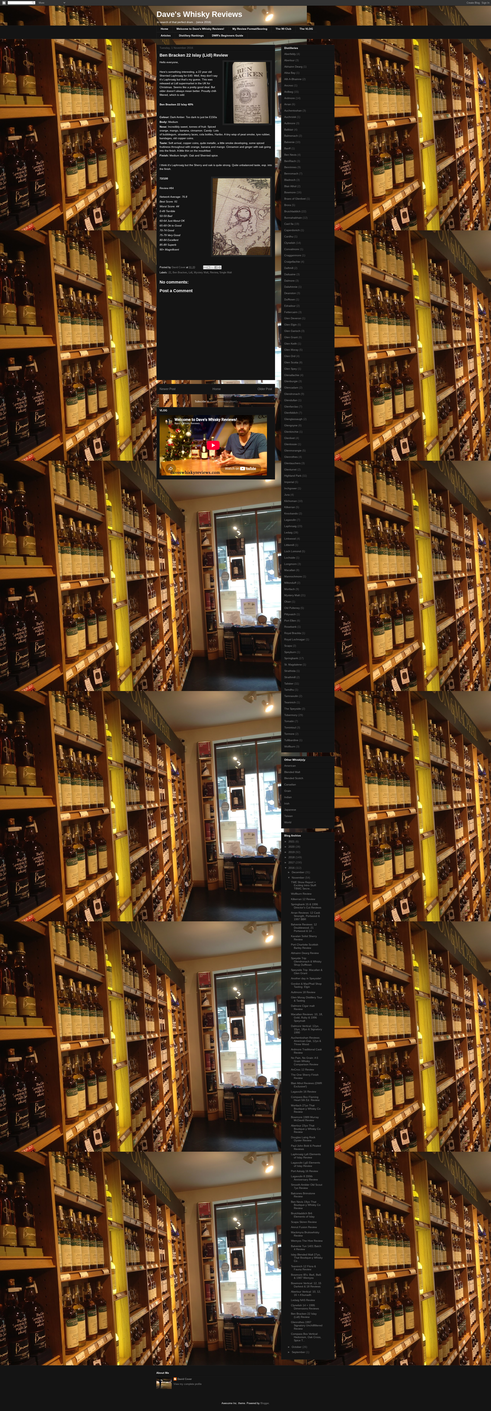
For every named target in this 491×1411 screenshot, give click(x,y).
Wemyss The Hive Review (307, 1240)
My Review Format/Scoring (249, 28)
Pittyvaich (290, 614)
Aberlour (289, 60)
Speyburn (290, 652)
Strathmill (290, 677)
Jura (287, 494)
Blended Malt (292, 772)
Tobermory (290, 715)
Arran (287, 104)
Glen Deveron (292, 318)
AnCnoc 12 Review (302, 1069)
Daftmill (288, 267)
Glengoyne (290, 425)
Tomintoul (290, 727)
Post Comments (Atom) (223, 401)
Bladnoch (290, 179)
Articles (166, 35)
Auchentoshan (293, 110)
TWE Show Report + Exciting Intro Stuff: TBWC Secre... (304, 885)
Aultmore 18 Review (303, 992)
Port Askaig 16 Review (304, 1171)
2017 (291, 862)
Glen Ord (289, 356)
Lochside (289, 557)
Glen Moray (291, 349)
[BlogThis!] (209, 267)
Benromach (291, 173)
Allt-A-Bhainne (293, 79)
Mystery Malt (201, 272)
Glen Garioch (292, 330)
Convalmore (291, 249)
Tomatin (289, 721)
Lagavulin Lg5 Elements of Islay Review (305, 1164)
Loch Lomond (292, 551)
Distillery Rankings (191, 35)
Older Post (265, 389)
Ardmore (289, 98)
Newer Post (167, 389)
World (287, 822)
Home (164, 28)
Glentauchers (292, 463)
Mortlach (289, 589)
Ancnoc (288, 85)
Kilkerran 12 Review (303, 899)
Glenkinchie (291, 431)
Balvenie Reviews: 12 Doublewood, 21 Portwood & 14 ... (304, 927)
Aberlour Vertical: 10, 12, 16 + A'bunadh (306, 1293)
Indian (288, 797)
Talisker (288, 683)
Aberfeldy (290, 53)
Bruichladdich (292, 211)
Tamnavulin (291, 696)
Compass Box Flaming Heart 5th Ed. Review (305, 1098)
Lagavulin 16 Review (303, 1091)
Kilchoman (290, 501)
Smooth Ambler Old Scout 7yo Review (306, 1186)
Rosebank (290, 626)
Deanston (290, 293)
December (298, 872)
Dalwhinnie (290, 286)
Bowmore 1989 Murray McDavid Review (305, 1119)
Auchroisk (290, 116)
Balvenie (289, 142)
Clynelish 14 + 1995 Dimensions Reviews (305, 1307)
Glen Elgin (290, 324)
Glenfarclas (291, 406)
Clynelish (289, 242)
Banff (287, 148)
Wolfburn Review (301, 893)
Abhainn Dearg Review (305, 953)
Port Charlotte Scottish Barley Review (304, 946)
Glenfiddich (291, 412)
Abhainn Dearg (293, 66)
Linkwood (290, 538)
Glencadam (291, 387)
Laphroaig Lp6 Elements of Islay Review (306, 1156)
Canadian (290, 784)
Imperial (289, 482)
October (297, 1346)
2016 (291, 867)
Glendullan (290, 400)
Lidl (190, 272)
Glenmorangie (293, 450)
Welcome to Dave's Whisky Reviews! (200, 28)
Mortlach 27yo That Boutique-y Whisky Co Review (305, 1108)
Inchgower (290, 488)
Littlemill (289, 544)
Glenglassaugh (293, 419)
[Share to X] (212, 267)
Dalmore (289, 280)
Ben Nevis (290, 154)
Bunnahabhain (293, 217)
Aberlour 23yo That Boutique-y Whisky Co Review (305, 1129)
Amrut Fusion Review (304, 1227)
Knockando (291, 513)
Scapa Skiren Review (304, 1221)
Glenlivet (289, 438)
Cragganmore (292, 255)
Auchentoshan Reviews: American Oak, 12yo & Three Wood (306, 1041)
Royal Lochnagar (294, 639)
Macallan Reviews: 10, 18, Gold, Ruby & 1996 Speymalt (307, 1017)
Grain (287, 790)
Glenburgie (291, 381)
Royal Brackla (292, 633)
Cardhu (288, 236)
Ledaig (288, 532)
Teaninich (290, 702)
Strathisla (290, 670)
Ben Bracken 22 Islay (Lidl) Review (304, 1315)
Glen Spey (290, 368)
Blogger (264, 1403)
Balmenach (291, 135)
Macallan (289, 570)
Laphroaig (290, 526)
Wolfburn (289, 746)
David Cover (184, 1379)
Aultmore (289, 123)
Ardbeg (288, 91)
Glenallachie (291, 375)
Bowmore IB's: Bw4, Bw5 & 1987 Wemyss (306, 1276)
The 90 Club (283, 28)
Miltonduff (290, 582)
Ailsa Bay (289, 72)
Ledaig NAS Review (303, 1300)
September (299, 1352)
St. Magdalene (293, 664)
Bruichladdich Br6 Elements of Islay (303, 1215)
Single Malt (225, 272)
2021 (291, 841)
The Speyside (292, 708)
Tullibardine (291, 740)
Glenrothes (291, 456)
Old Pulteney (292, 607)
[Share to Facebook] (216, 267)
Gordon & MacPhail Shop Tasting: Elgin (306, 985)
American (290, 765)
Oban (287, 601)
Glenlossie (290, 444)
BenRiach (290, 161)
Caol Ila (288, 223)
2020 (291, 846)
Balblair (288, 129)
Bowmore (290, 192)
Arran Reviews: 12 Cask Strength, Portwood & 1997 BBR (305, 916)
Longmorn (290, 563)
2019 (291, 852)
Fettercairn (290, 312)
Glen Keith (290, 343)
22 (169, 272)
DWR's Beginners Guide (227, 35)
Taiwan (288, 816)
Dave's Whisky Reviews (199, 14)
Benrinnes (290, 167)
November (298, 877)
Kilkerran (289, 507)
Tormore (289, 733)
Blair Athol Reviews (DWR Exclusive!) (306, 1085)
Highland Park (292, 475)
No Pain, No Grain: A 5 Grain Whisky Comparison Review (304, 1061)
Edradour (290, 305)
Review (214, 272)
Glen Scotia (291, 362)
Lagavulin (290, 519)
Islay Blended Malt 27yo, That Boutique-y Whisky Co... (307, 1258)
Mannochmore (293, 576)
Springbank (291, 658)
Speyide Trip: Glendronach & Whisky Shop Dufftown (306, 961)
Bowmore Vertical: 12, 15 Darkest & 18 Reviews (306, 1285)
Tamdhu (289, 689)
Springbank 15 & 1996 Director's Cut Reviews (306, 906)
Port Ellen (290, 620)
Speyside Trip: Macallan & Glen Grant (306, 971)
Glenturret (290, 469)
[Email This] (205, 267)
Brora (287, 205)
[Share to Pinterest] (220, 267)
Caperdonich (292, 230)
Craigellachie (292, 261)
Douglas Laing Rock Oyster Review (303, 1139)
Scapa (288, 645)
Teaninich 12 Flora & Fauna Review (303, 1268)
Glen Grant (291, 337)
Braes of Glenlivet (295, 198)
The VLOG (306, 28)
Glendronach (292, 393)
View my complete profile (188, 1384)
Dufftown (289, 299)
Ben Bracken (180, 272)
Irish (286, 803)
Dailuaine (290, 274)
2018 (291, 857)
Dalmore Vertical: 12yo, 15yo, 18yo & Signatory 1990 (306, 1029)
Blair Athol (290, 186)
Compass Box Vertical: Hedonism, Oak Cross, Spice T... (306, 1337)
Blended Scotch (293, 778)
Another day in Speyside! (306, 978)
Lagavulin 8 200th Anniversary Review (304, 1178)
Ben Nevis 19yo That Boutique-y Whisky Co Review (305, 1205)
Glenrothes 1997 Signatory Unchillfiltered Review (306, 1325)
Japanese (290, 809)
